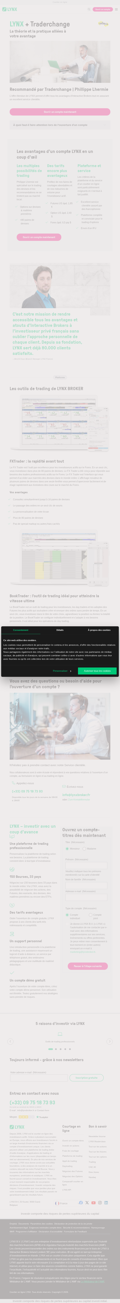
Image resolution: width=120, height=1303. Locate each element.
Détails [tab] (60, 630)
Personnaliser (60, 671)
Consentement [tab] (20, 630)
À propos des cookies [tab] (99, 630)
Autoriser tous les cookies (97, 671)
